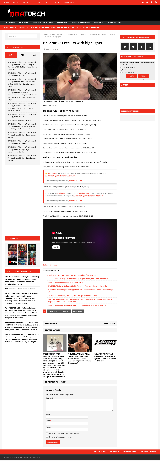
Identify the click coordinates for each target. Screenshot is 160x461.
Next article (109, 323)
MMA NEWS (23, 23)
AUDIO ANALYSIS (114, 23)
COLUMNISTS (62, 23)
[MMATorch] (26, 13)
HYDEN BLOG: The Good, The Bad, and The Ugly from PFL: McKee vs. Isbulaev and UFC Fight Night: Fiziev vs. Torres (22, 126)
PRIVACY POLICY (99, 452)
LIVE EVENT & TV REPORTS (43, 23)
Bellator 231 (53, 311)
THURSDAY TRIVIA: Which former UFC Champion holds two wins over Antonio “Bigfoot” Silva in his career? (79, 358)
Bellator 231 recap (50, 265)
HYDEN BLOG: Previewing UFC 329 (20, 120)
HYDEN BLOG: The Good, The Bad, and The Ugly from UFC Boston (72, 296)
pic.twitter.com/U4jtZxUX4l (93, 196)
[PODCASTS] (156, 2)
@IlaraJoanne (52, 173)
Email (48, 421)
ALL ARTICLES (9, 23)
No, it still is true (127, 70)
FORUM (6, 2)
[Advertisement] (21, 200)
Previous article (52, 323)
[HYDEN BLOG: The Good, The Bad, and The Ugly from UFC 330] (22, 247)
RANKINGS (16, 2)
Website (48, 427)
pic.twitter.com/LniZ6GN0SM (65, 176)
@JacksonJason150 (85, 193)
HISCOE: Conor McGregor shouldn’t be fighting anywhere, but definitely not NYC (77, 279)
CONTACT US (55, 2)
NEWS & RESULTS (58, 34)
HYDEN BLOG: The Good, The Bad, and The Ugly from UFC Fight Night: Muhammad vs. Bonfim (22, 149)
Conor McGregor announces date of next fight (65, 282)
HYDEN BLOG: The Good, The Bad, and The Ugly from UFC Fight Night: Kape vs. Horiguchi (22, 134)
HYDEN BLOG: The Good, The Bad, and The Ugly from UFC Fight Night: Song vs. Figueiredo (22, 157)
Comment (49, 398)
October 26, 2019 (52, 49)
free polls (152, 79)
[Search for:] (23, 36)
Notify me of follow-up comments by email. (63, 433)
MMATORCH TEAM (69, 2)
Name (48, 414)
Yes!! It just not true (128, 67)
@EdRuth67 (61, 193)
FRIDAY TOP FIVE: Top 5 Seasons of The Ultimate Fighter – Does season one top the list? (105, 357)
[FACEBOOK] (152, 2)
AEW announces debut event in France (20, 289)
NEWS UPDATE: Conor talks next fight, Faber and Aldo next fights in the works (77, 286)
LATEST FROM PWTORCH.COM (19, 271)
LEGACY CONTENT (42, 2)
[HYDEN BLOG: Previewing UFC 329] (12, 261)
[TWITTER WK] (147, 2)
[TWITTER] (143, 2)
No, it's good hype (128, 72)
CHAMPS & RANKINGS (148, 452)
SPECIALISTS (99, 23)
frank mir (65, 311)
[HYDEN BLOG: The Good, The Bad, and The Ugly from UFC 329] (32, 254)
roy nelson (77, 311)
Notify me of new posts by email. (60, 437)
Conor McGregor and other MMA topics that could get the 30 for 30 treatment (77, 305)
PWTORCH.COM (28, 2)
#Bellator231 (50, 176)
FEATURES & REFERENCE (81, 23)
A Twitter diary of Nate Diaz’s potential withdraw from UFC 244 (71, 275)
